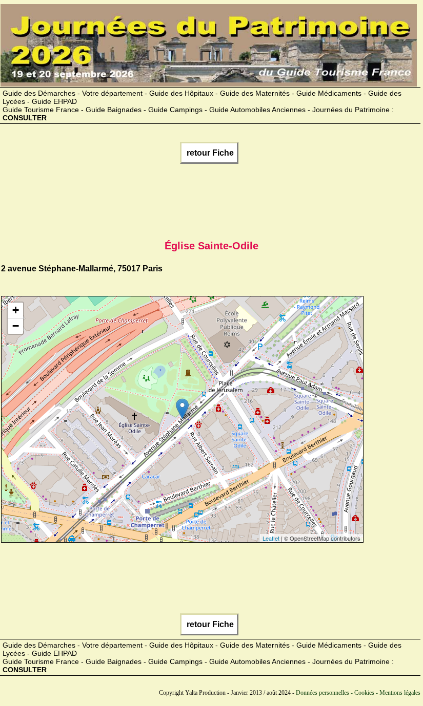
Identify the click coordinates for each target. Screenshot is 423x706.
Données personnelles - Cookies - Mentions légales (358, 692)
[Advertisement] (187, 200)
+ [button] (15, 310)
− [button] (15, 325)
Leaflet (271, 538)
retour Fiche (209, 152)
